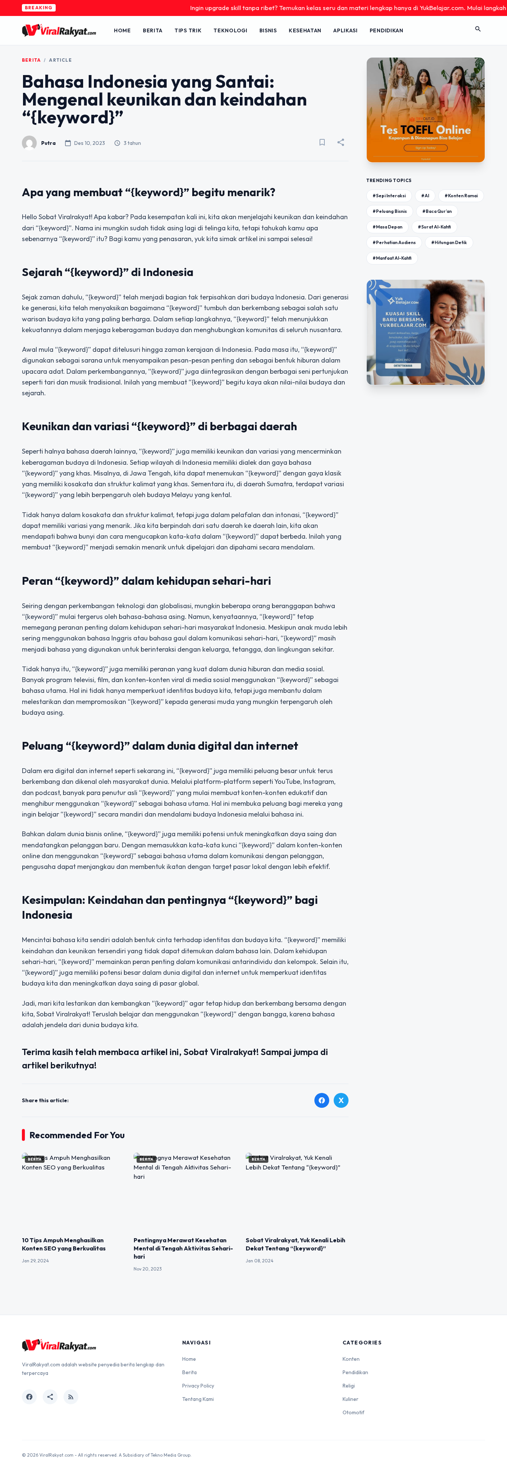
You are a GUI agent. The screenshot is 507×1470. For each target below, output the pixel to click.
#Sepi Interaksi (389, 195)
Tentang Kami (198, 1399)
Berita (153, 30)
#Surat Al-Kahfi (434, 227)
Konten (351, 1359)
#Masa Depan (387, 227)
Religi (349, 1385)
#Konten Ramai (461, 195)
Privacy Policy (198, 1385)
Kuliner (351, 1399)
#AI (425, 195)
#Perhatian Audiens (394, 242)
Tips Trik (188, 30)
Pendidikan (386, 30)
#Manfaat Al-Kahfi (392, 258)
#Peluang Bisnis (390, 211)
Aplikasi (345, 30)
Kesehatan (305, 30)
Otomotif (353, 1412)
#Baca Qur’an (437, 211)
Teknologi (230, 30)
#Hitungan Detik (449, 242)
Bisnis (268, 30)
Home (122, 30)
